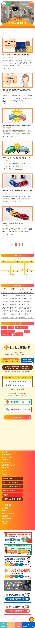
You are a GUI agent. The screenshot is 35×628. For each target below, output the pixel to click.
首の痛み (6, 508)
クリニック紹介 (7, 457)
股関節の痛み (7, 518)
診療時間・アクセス (9, 465)
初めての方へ (7, 454)
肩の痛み (6, 510)
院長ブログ (6, 467)
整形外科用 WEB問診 (17, 402)
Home (2, 30)
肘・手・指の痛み (8, 513)
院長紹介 (6, 459)
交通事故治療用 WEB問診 (17, 409)
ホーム (5, 452)
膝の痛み (6, 521)
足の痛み (6, 523)
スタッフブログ (7, 470)
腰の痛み (6, 516)
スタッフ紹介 (7, 462)
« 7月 (3, 279)
